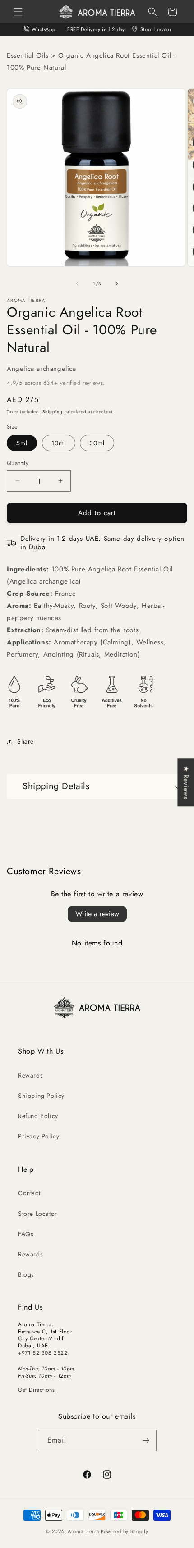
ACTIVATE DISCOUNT (97, 834)
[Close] (178, 702)
